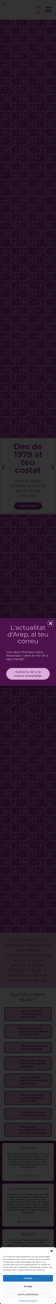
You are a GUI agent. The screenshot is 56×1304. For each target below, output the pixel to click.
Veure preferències (28, 1294)
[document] (28, 652)
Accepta (28, 1278)
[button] (51, 1250)
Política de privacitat (28, 1301)
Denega (28, 1286)
